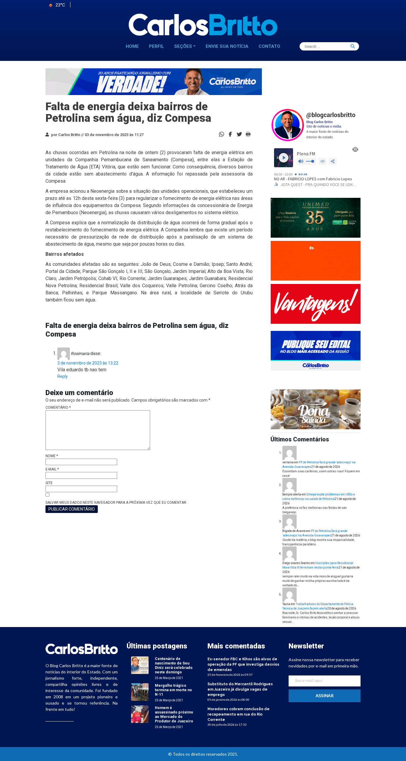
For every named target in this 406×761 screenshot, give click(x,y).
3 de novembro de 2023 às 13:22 (87, 363)
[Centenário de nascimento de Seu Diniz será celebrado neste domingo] (140, 665)
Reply (62, 376)
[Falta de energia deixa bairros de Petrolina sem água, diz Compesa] (230, 134)
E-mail (52, 469)
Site (49, 483)
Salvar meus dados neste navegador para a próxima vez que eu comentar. (116, 503)
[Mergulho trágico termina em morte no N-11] (140, 691)
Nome (51, 456)
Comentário (58, 407)
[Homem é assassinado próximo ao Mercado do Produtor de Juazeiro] (140, 714)
